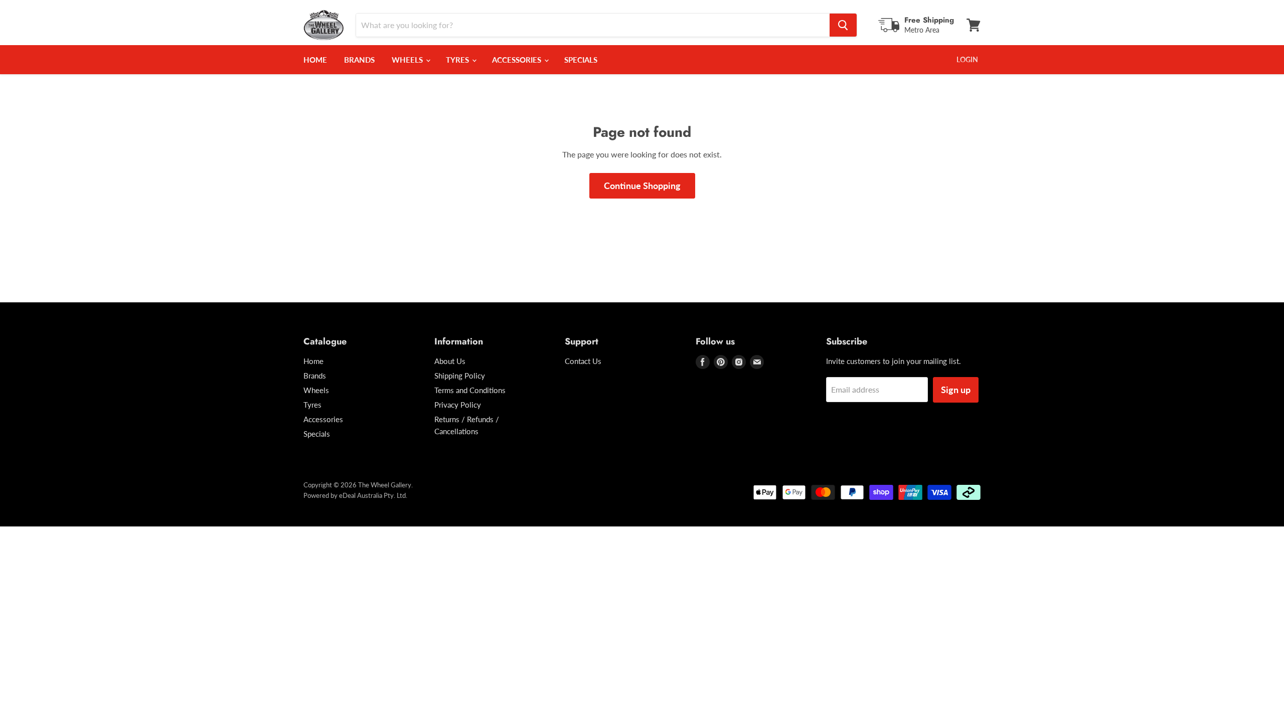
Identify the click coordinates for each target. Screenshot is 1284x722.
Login (967, 59)
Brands (359, 59)
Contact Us (583, 361)
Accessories (517, 59)
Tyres (458, 59)
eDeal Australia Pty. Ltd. (373, 495)
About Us (449, 361)
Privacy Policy (457, 404)
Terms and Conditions (470, 390)
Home (315, 59)
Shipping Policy (459, 375)
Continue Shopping (642, 185)
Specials (580, 59)
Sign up (956, 389)
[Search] (843, 25)
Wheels (408, 59)
